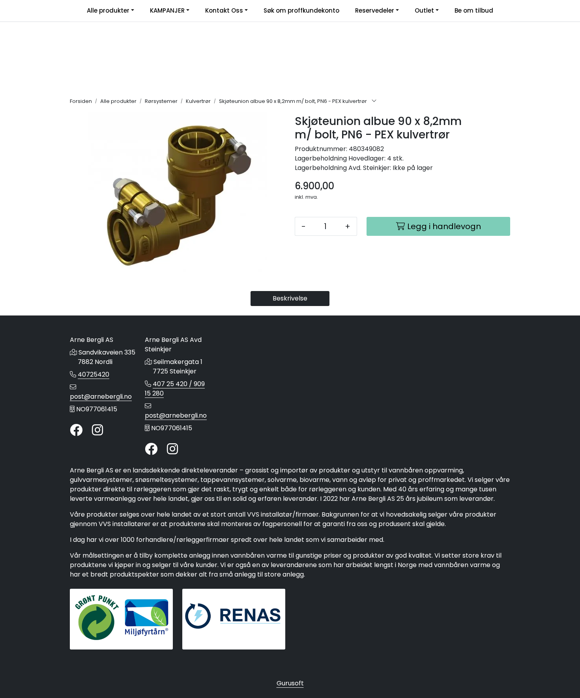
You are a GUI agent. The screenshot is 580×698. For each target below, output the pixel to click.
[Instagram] (97, 430)
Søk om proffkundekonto (301, 10)
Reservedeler (374, 10)
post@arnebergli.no (101, 396)
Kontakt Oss (224, 10)
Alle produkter (108, 10)
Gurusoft (290, 683)
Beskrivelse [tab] (290, 298)
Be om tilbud (474, 10)
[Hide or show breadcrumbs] (374, 101)
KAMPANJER (167, 10)
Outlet (424, 10)
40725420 (93, 374)
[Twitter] (76, 430)
